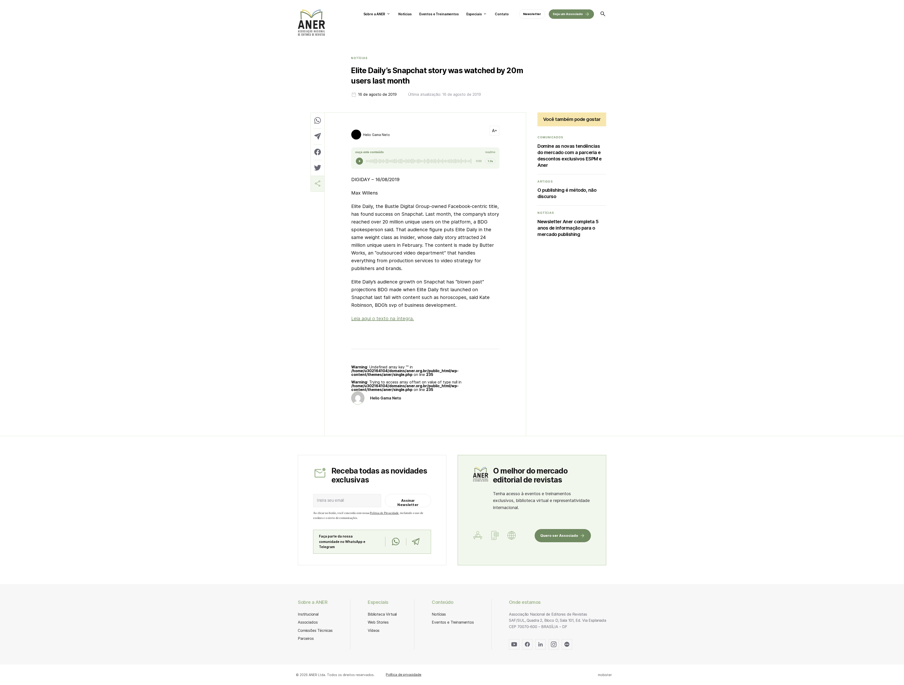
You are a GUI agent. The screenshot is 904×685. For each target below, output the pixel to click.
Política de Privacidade (384, 513)
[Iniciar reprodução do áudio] (359, 161)
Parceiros (306, 638)
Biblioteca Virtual (382, 614)
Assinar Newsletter (408, 502)
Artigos (545, 181)
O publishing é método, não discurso (566, 193)
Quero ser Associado (559, 535)
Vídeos (373, 630)
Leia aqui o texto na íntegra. (382, 318)
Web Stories (378, 622)
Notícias (405, 14)
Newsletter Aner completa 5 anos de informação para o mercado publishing (567, 228)
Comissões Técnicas (315, 630)
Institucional (308, 614)
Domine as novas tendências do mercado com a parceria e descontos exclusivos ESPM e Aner (569, 155)
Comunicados (550, 137)
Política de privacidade (403, 675)
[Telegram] (415, 542)
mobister (605, 675)
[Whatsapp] (395, 542)
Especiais (474, 14)
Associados (308, 622)
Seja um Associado (568, 14)
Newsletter (532, 14)
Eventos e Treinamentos (439, 14)
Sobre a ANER (374, 14)
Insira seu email (330, 500)
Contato (501, 14)
